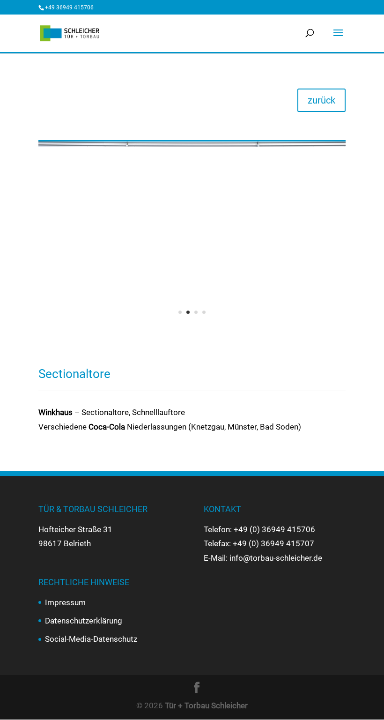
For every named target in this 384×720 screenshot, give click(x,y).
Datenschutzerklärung (83, 620)
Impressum (65, 602)
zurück (321, 100)
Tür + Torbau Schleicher (206, 705)
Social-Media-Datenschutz (91, 639)
